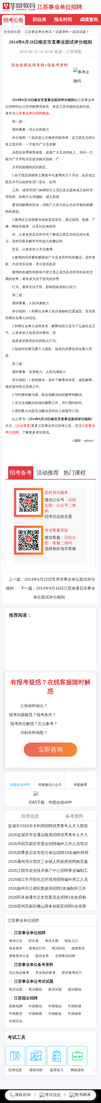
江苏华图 (19, 7)
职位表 (39, 19)
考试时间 (58, 948)
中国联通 (74, 1006)
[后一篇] (97, 557)
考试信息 (53, 1094)
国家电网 (15, 1006)
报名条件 (15, 948)
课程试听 (36, 1070)
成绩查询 (89, 19)
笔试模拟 (35, 989)
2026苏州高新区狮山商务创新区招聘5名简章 (47, 906)
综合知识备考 (19, 973)
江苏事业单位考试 (38, 32)
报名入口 (71, 941)
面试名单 (42, 956)
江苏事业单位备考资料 (33, 964)
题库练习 (56, 1070)
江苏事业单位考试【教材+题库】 (34, 80)
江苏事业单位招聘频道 (32, 113)
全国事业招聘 (65, 956)
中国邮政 (55, 1014)
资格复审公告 (19, 956)
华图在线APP (20, 785)
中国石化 (15, 1021)
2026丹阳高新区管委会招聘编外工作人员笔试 (48, 843)
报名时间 (63, 19)
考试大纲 (51, 941)
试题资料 (62, 32)
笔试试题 (15, 989)
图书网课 (83, 1094)
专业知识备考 (45, 973)
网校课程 (77, 1070)
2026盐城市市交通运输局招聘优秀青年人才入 (48, 834)
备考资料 (74, 816)
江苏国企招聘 (26, 998)
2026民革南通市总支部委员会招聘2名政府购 (47, 897)
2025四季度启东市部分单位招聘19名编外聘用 (48, 852)
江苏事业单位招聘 (59, 7)
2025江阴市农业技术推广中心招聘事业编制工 (48, 870)
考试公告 (15, 941)
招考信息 (30, 816)
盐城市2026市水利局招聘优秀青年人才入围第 (48, 826)
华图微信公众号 (50, 785)
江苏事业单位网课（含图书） (32, 85)
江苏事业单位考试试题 (33, 981)
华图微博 (80, 785)
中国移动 (35, 1006)
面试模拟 (74, 989)
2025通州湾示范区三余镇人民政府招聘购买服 (48, 861)
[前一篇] (3, 557)
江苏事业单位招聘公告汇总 (30, 74)
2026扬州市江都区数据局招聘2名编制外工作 (47, 888)
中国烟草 (74, 1014)
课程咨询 (23, 1094)
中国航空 (15, 1014)
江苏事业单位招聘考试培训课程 (33, 91)
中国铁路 (35, 1014)
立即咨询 (50, 749)
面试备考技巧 (72, 973)
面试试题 (55, 989)
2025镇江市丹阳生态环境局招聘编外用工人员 (48, 879)
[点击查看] (23, 426)
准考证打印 (37, 948)
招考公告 (13, 20)
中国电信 (55, 1006)
